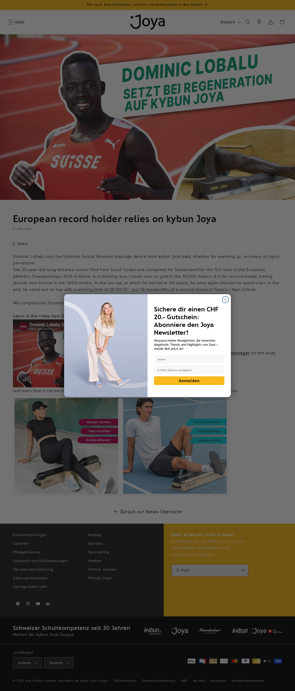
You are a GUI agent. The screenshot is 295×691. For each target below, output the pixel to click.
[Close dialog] (225, 299)
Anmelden (189, 380)
